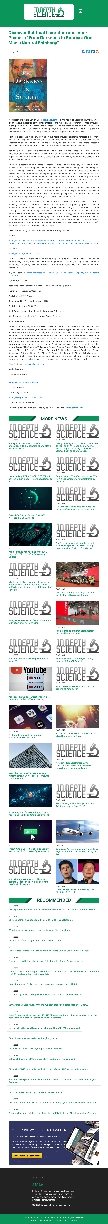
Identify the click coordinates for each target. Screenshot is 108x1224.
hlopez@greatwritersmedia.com (23, 382)
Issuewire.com (50, 120)
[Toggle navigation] (80, 11)
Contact (73, 1220)
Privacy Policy (46, 1220)
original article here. (74, 407)
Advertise (61, 1220)
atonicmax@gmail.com (33, 364)
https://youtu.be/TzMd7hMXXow (24, 253)
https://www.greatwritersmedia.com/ (26, 397)
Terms (33, 1220)
